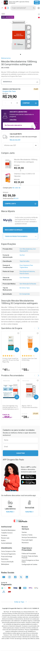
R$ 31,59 (17, 179)
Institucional (6, 527)
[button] (20, 35)
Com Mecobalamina (26, 249)
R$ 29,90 (19, 168)
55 (25, 369)
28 (25, 416)
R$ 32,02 (17, 165)
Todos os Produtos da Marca (16, 236)
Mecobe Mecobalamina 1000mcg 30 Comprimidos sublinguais (25, 161)
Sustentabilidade (6, 543)
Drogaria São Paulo (9, 91)
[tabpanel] (20, 35)
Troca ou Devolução (7, 561)
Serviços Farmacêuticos (29, 537)
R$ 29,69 (19, 182)
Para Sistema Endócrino (27, 271)
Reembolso (4, 559)
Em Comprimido (25, 294)
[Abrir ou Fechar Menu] (2, 8)
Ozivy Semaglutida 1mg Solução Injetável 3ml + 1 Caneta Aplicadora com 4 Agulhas (10, 407)
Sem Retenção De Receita (28, 284)
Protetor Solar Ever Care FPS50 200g (29, 359)
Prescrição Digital (27, 540)
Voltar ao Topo (19, 602)
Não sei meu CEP (15, 140)
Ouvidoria (4, 535)
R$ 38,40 (24, 414)
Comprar (26, 103)
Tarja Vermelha (24, 261)
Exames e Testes (27, 535)
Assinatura (25, 542)
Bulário (3, 540)
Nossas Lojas (5, 538)
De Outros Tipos (25, 288)
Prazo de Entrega (6, 556)
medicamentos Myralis (13, 230)
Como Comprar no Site (8, 551)
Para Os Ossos (24, 273)
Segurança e (27, 549)
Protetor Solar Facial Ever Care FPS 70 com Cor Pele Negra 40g (10, 360)
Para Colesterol (24, 265)
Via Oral (22, 255)
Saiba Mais (13, 119)
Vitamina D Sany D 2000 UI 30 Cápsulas (24, 175)
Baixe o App (37, 2)
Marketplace (5, 564)
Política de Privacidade (29, 553)
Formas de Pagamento (8, 554)
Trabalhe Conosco (7, 533)
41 (6, 369)
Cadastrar (20, 453)
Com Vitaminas (24, 277)
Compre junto (10, 203)
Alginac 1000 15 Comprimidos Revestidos (30, 406)
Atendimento (6, 548)
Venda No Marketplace (8, 530)
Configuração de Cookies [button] (29, 564)
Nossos (25, 528)
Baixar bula (7, 81)
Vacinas (24, 532)
